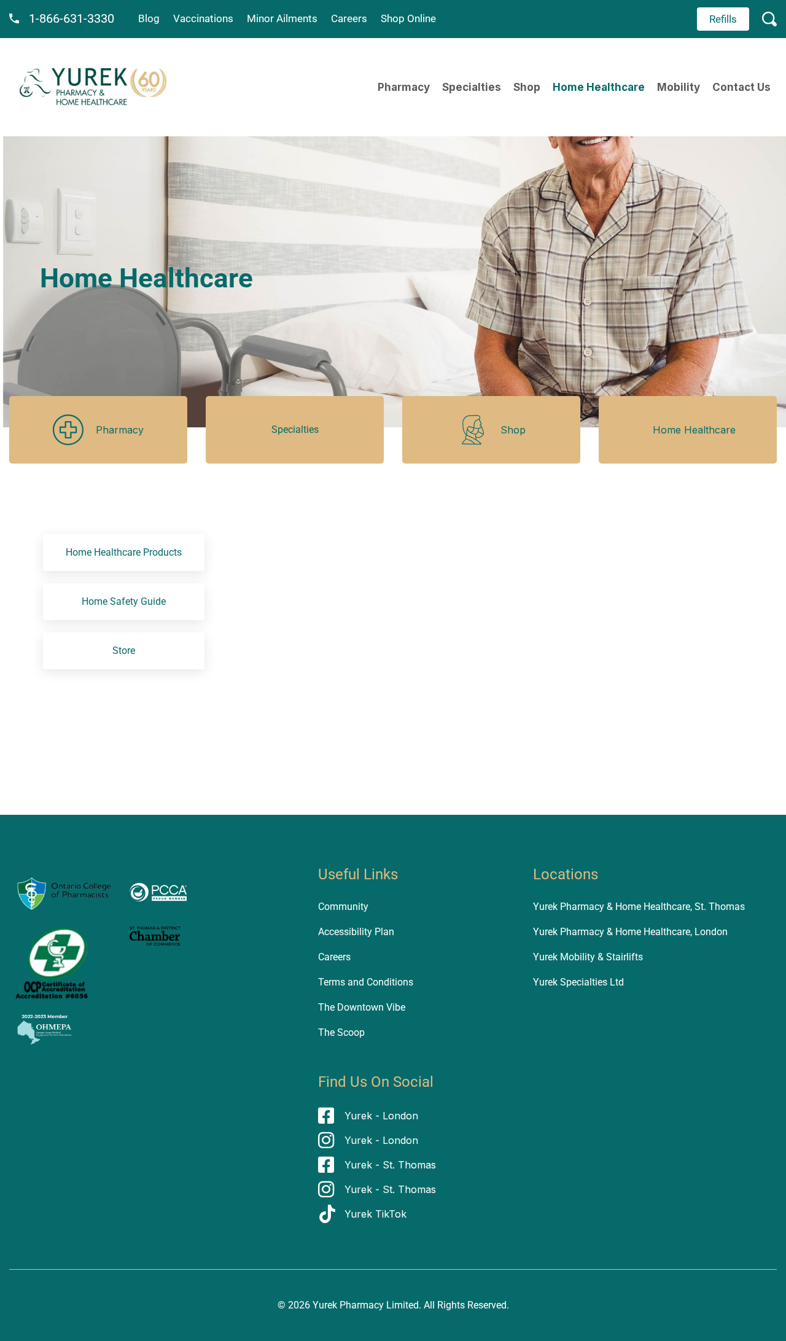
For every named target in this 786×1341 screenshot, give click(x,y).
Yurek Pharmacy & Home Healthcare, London (630, 932)
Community (343, 906)
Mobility (678, 87)
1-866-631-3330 (71, 18)
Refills (723, 19)
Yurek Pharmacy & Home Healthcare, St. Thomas (639, 906)
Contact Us (741, 87)
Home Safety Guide (124, 601)
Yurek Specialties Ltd (578, 982)
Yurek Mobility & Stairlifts (588, 957)
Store (123, 650)
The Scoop (341, 1032)
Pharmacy (404, 87)
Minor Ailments (282, 18)
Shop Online (408, 18)
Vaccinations (203, 18)
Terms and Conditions (365, 982)
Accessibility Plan (356, 932)
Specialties (471, 87)
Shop (526, 87)
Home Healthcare (599, 87)
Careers (349, 18)
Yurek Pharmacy (348, 1305)
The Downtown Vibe (361, 1007)
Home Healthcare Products (124, 552)
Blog (149, 18)
